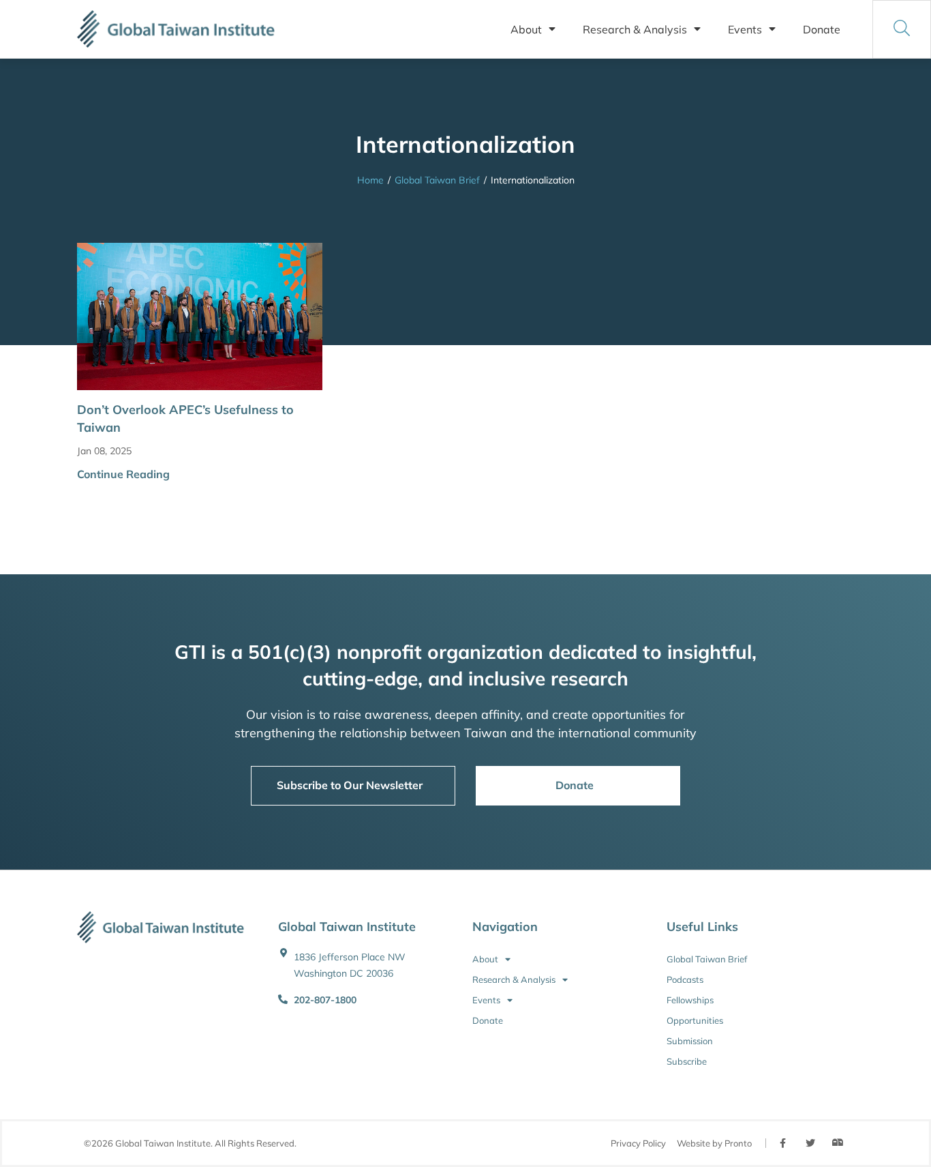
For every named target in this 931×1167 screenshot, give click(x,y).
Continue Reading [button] (123, 474)
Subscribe (687, 1061)
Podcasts (685, 979)
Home (370, 180)
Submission (690, 1040)
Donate (821, 29)
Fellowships (690, 999)
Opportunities (695, 1020)
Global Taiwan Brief (437, 180)
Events (745, 29)
